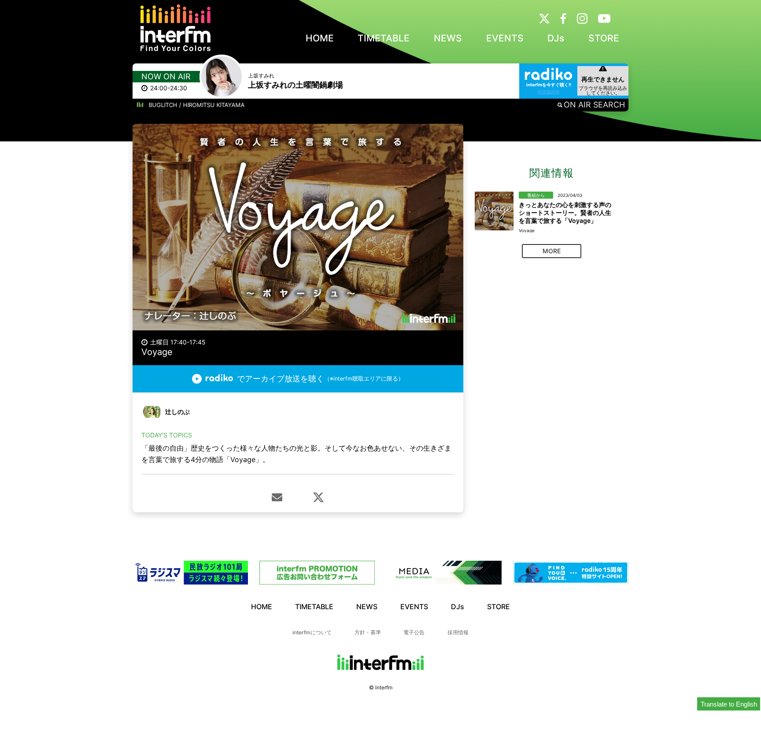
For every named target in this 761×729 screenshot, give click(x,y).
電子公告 (414, 632)
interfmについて (312, 632)
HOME (320, 38)
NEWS (448, 38)
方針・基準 (368, 632)
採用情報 (458, 632)
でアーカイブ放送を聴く (320, 378)
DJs (555, 38)
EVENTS (505, 38)
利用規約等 (549, 91)
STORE (603, 38)
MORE (552, 251)
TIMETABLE (384, 38)
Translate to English (729, 704)
